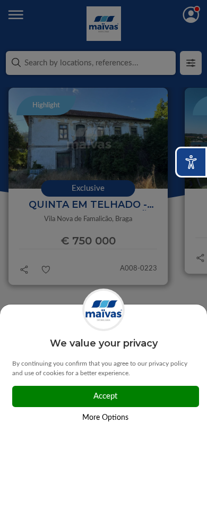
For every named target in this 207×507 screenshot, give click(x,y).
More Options (105, 417)
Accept (105, 396)
